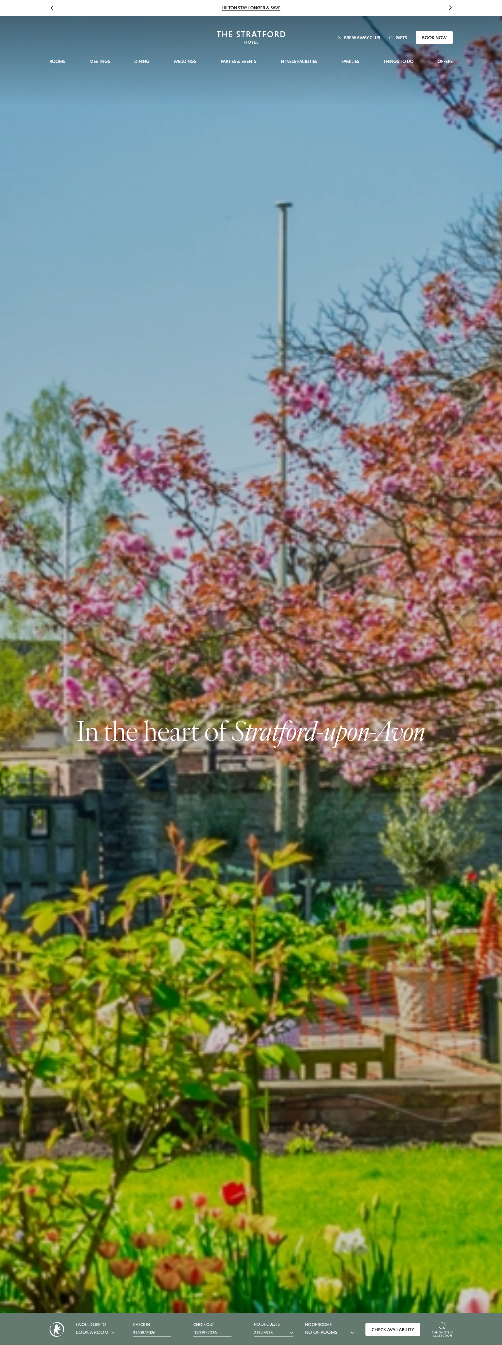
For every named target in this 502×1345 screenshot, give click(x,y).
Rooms (57, 61)
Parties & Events (238, 61)
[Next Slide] (450, 8)
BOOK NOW (434, 37)
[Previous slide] (52, 8)
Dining (141, 61)
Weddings (184, 61)
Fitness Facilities (299, 61)
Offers (445, 61)
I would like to (92, 1329)
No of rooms (321, 1329)
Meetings (99, 61)
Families (350, 61)
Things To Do (398, 61)
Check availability (393, 1329)
